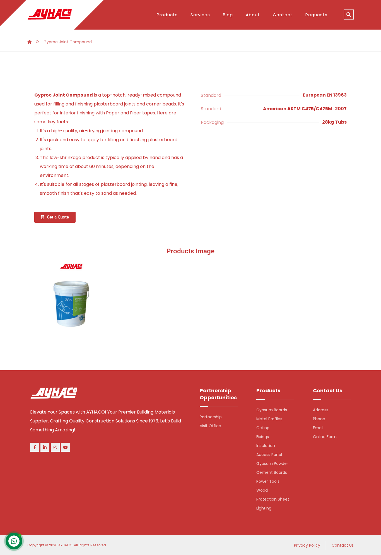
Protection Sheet (272, 499)
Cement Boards (271, 472)
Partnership (211, 417)
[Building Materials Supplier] (49, 14)
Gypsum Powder (272, 463)
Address (320, 410)
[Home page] (29, 42)
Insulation (265, 445)
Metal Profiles (269, 419)
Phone (319, 419)
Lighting (263, 508)
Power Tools (267, 481)
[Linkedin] (44, 447)
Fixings (262, 436)
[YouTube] (65, 447)
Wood (262, 490)
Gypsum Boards (271, 410)
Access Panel (269, 454)
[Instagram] (55, 447)
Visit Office (210, 426)
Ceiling (262, 428)
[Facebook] (34, 447)
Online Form (325, 436)
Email (318, 428)
